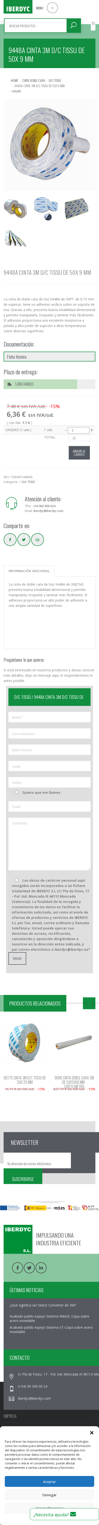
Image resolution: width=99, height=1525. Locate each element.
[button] (91, 1432)
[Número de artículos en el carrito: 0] (93, 23)
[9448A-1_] (46, 212)
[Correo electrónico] (37, 539)
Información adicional (29, 571)
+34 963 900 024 (44, 506)
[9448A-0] (15, 212)
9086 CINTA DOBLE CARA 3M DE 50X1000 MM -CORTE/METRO (74, 1082)
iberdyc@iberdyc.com (48, 511)
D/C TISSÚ (55, 80)
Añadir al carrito (79, 452)
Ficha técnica (16, 356)
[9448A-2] (76, 212)
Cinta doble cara (33, 80)
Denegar (49, 1494)
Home (14, 80)
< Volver (16, 91)
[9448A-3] (15, 241)
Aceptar (49, 1481)
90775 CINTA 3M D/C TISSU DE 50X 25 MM (25, 1080)
